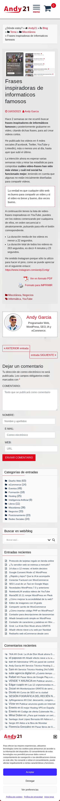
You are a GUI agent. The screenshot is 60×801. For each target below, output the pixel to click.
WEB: (8, 442)
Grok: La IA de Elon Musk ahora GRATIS (29, 626)
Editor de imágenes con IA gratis (25, 603)
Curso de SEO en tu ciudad (34, 692)
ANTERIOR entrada (16, 348)
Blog (45, 28)
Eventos (13, 488)
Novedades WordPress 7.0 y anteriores (29, 587)
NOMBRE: (8, 415)
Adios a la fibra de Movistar (33, 723)
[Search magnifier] (53, 540)
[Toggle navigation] (36, 9)
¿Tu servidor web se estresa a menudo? (29, 564)
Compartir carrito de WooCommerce (27, 606)
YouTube (27, 299)
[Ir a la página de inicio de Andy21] (12, 736)
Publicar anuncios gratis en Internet (37, 704)
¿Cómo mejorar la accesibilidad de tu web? (31, 599)
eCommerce (15, 484)
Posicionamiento (17, 515)
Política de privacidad (33, 797)
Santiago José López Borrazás (24, 719)
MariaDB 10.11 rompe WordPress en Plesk (30, 595)
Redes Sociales (16, 519)
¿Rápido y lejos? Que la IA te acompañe (29, 576)
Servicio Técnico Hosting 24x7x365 (36, 669)
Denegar (30, 780)
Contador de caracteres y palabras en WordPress (34, 622)
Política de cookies (14, 797)
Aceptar (30, 772)
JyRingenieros (16, 700)
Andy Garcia (31, 111)
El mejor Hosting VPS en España (37, 707)
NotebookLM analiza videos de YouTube (29, 591)
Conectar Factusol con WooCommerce (28, 580)
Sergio (12, 723)
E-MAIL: (9, 428)
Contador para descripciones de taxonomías (31, 614)
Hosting (12, 496)
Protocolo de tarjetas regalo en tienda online (31, 561)
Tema (13, 32)
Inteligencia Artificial (18, 500)
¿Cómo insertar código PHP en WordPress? (31, 610)
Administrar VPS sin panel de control (35, 662)
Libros (12, 503)
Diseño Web (15, 481)
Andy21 (32, 28)
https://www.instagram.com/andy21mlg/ (27, 270)
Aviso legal (49, 797)
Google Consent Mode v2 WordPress (28, 572)
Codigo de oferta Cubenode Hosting (39, 711)
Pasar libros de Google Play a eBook (39, 677)
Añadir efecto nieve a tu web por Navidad (30, 629)
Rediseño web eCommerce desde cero (29, 633)
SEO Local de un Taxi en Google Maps (28, 584)
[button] (55, 736)
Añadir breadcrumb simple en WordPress (30, 618)
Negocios (28, 295)
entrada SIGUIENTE (43, 355)
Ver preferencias (30, 789)
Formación (14, 492)
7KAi (11, 654)
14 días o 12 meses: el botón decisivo (28, 568)
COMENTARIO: (11, 386)
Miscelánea (28, 32)
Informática (14, 299)
